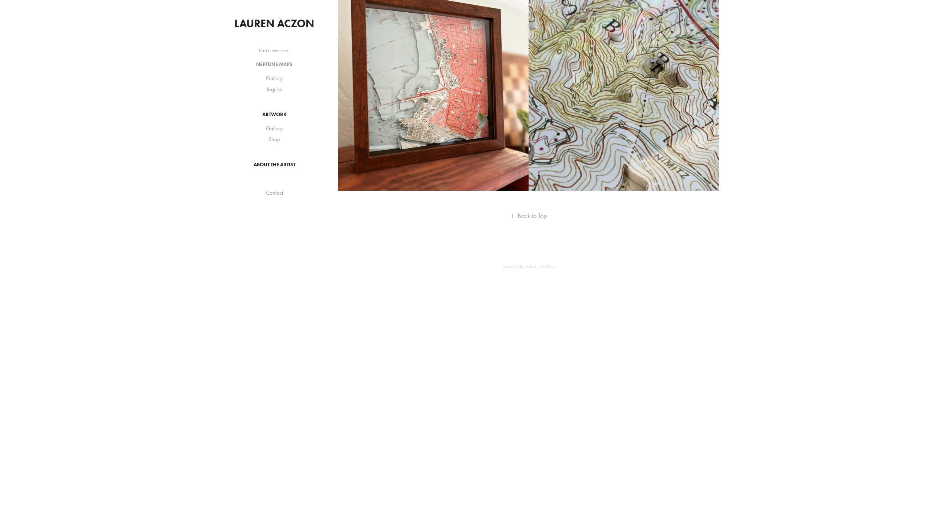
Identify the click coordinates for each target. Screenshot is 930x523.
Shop (274, 139)
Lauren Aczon (274, 23)
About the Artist (274, 165)
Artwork (274, 115)
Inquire (274, 89)
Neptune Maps (274, 64)
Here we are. (274, 50)
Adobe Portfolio (540, 266)
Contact (274, 192)
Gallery (274, 78)
